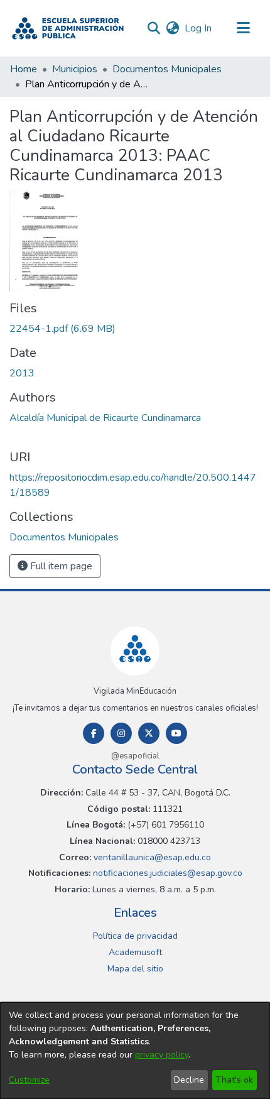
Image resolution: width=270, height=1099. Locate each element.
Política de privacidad (135, 936)
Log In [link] (199, 28)
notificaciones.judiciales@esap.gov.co (166, 873)
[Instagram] (121, 733)
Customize (29, 1080)
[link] (62, 329)
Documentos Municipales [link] (167, 69)
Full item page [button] (60, 566)
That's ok (234, 1080)
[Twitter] (148, 733)
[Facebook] (93, 733)
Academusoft (135, 952)
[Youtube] (176, 733)
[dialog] (135, 1050)
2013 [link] (22, 373)
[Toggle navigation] (243, 28)
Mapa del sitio (135, 969)
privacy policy (161, 1055)
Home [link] (23, 69)
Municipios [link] (74, 69)
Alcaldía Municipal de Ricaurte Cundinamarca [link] (105, 418)
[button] (67, 28)
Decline (189, 1080)
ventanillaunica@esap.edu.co (151, 857)
